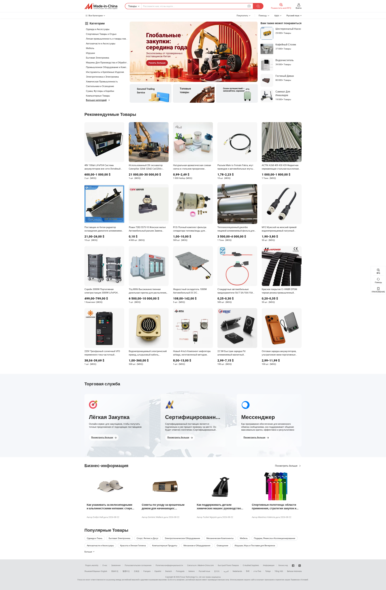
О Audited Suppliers (251, 565)
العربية (226, 571)
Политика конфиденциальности (169, 565)
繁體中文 (126, 571)
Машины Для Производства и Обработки (107, 62)
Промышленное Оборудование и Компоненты (107, 67)
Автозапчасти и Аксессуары (100, 43)
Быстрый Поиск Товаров (228, 565)
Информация (268, 565)
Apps (276, 15)
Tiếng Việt (279, 571)
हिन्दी (247, 571)
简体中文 (115, 571)
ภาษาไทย (257, 571)
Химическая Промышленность (102, 81)
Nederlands (237, 571)
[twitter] (299, 565)
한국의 (217, 571)
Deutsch (168, 571)
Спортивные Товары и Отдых (101, 33)
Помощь (263, 15)
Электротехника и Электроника (102, 76)
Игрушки (90, 52)
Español (158, 571)
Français (146, 571)
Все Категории (96, 15)
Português (180, 571)
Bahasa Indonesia (294, 571)
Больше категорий (96, 100)
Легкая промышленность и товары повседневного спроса (107, 38)
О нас (104, 565)
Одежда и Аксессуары (97, 29)
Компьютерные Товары (98, 95)
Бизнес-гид (283, 565)
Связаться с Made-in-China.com (200, 565)
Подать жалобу (91, 565)
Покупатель (242, 15)
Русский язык (204, 571)
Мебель (90, 48)
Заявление (116, 565)
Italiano (191, 571)
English (104, 571)
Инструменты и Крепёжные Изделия (105, 71)
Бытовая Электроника (97, 57)
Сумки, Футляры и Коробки (100, 90)
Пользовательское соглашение (138, 565)
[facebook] (293, 565)
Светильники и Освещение (100, 86)
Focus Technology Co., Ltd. (191, 577)
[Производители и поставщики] (100, 6)
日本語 (136, 571)
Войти (299, 7)
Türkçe (268, 571)
